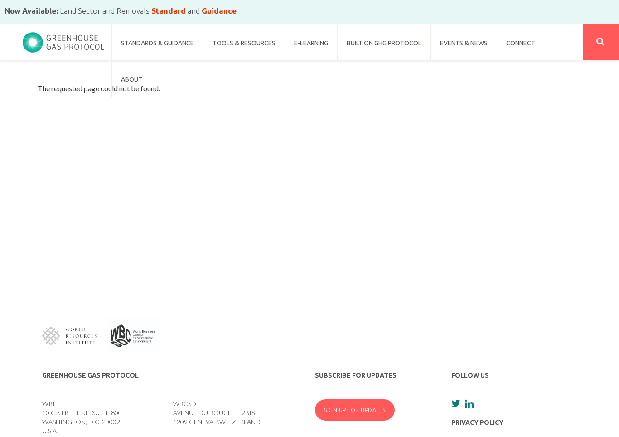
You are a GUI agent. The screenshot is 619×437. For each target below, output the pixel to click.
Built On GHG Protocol (384, 43)
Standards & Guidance (157, 43)
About (131, 79)
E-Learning (311, 43)
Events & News (464, 43)
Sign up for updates (355, 410)
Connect (520, 43)
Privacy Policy (477, 422)
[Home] (63, 38)
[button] (601, 42)
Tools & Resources (244, 43)
